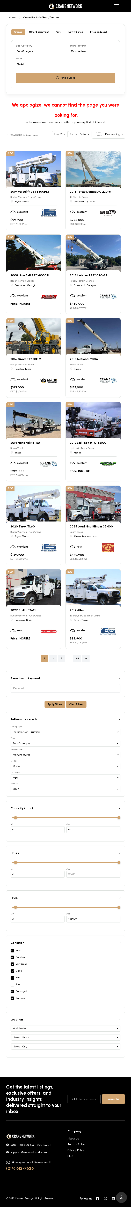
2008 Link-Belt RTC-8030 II (29, 275)
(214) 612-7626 (20, 1168)
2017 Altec (77, 610)
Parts (59, 32)
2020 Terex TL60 (22, 526)
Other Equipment (39, 32)
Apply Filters (55, 704)
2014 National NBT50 (25, 443)
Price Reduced (98, 32)
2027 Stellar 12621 (23, 610)
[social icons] (97, 1198)
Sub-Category (24, 45)
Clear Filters (76, 704)
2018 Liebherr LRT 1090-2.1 (88, 275)
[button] (86, 658)
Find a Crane (68, 77)
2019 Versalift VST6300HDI (29, 191)
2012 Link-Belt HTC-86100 (88, 443)
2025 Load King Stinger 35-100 (91, 526)
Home (12, 17)
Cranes (18, 32)
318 (77, 658)
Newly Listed (75, 32)
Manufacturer (78, 45)
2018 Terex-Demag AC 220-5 (90, 191)
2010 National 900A (84, 359)
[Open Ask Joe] (121, 1197)
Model (19, 58)
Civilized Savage (24, 1198)
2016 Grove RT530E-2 (25, 359)
